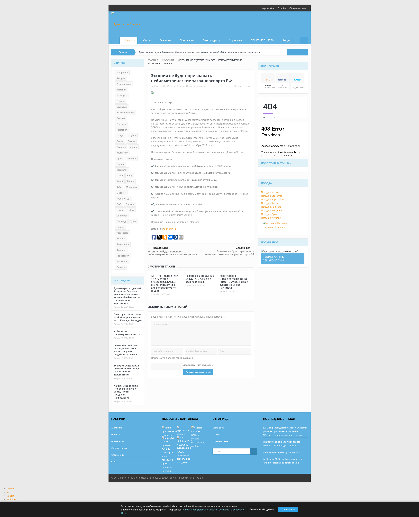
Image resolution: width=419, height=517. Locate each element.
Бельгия (121, 101)
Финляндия (123, 244)
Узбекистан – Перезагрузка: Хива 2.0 (127, 333)
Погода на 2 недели (274, 227)
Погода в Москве (270, 192)
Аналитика (166, 40)
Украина (121, 238)
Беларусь (122, 95)
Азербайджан (124, 84)
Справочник (235, 40)
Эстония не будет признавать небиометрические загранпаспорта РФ (172, 253)
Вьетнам (121, 124)
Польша (130, 204)
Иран (119, 158)
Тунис (133, 221)
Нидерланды (123, 198)
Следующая (243, 247)
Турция (120, 227)
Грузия (132, 135)
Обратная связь (297, 8)
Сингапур (122, 215)
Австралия (122, 72)
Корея (130, 181)
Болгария (122, 107)
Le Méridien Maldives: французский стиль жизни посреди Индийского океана (126, 350)
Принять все (288, 509)
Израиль (121, 147)
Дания (120, 141)
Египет (131, 141)
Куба (119, 187)
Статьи (147, 40)
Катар (120, 175)
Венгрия (121, 118)
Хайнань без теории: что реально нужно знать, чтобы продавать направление (126, 391)
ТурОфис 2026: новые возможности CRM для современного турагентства (127, 370)
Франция (121, 250)
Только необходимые (262, 509)
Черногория (123, 255)
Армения (121, 89)
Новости (130, 40)
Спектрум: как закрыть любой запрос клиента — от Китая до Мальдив (128, 317)
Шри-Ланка (122, 261)
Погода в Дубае (269, 214)
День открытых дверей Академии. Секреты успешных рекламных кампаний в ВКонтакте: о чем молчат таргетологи (200, 52)
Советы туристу (212, 40)
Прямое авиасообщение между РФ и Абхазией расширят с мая (199, 278)
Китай (120, 181)
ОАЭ (119, 204)
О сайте (282, 8)
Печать (237, 86)
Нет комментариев (195, 86)
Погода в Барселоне (272, 199)
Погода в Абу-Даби (271, 210)
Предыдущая (160, 247)
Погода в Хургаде (270, 203)
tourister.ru (169, 228)
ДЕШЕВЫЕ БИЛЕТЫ (262, 40)
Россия (120, 210)
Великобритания (125, 112)
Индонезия (122, 152)
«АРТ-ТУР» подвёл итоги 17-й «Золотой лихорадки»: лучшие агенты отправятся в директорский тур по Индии (165, 283)
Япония (121, 267)
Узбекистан (122, 233)
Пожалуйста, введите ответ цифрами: (172, 358)
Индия (133, 147)
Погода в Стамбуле (271, 195)
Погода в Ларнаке (271, 206)
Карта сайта (268, 8)
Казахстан (122, 170)
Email (248, 86)
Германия (122, 129)
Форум (286, 40)
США (131, 210)
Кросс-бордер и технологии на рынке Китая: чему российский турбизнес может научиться (234, 281)
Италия (120, 164)
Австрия (121, 78)
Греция (120, 135)
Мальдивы (131, 187)
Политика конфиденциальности (199, 509)
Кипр (129, 175)
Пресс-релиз (187, 40)
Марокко (121, 192)
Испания (131, 158)
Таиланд (121, 221)
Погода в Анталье (271, 217)
